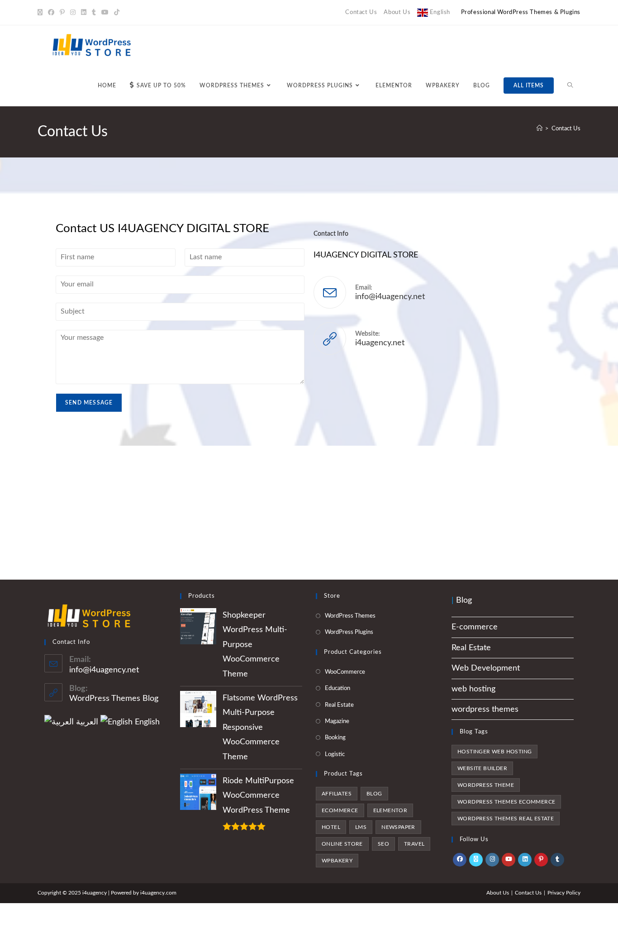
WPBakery (337, 860)
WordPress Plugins (349, 632)
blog (374, 793)
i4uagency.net (379, 343)
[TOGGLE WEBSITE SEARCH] (570, 86)
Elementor (390, 810)
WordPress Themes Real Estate (505, 818)
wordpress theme (485, 785)
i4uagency (152, 892)
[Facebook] (51, 12)
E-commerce (475, 627)
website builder (482, 768)
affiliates (337, 793)
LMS (360, 827)
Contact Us (361, 12)
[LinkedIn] (83, 12)
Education (337, 688)
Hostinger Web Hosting (494, 751)
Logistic (335, 754)
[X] (41, 12)
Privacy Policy (563, 892)
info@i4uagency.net (390, 297)
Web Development (486, 668)
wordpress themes (485, 709)
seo (383, 844)
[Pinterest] (62, 12)
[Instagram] (72, 12)
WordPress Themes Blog (113, 699)
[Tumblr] (94, 12)
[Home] (539, 129)
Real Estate (339, 705)
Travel (414, 844)
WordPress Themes (350, 616)
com (171, 892)
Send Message (89, 402)
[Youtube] (105, 12)
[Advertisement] (309, 512)
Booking (335, 738)
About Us (397, 12)
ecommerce (340, 810)
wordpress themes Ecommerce (506, 801)
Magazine (337, 721)
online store (342, 844)
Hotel (331, 827)
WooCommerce (345, 672)
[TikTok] (116, 12)
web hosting (473, 689)
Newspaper (398, 827)
